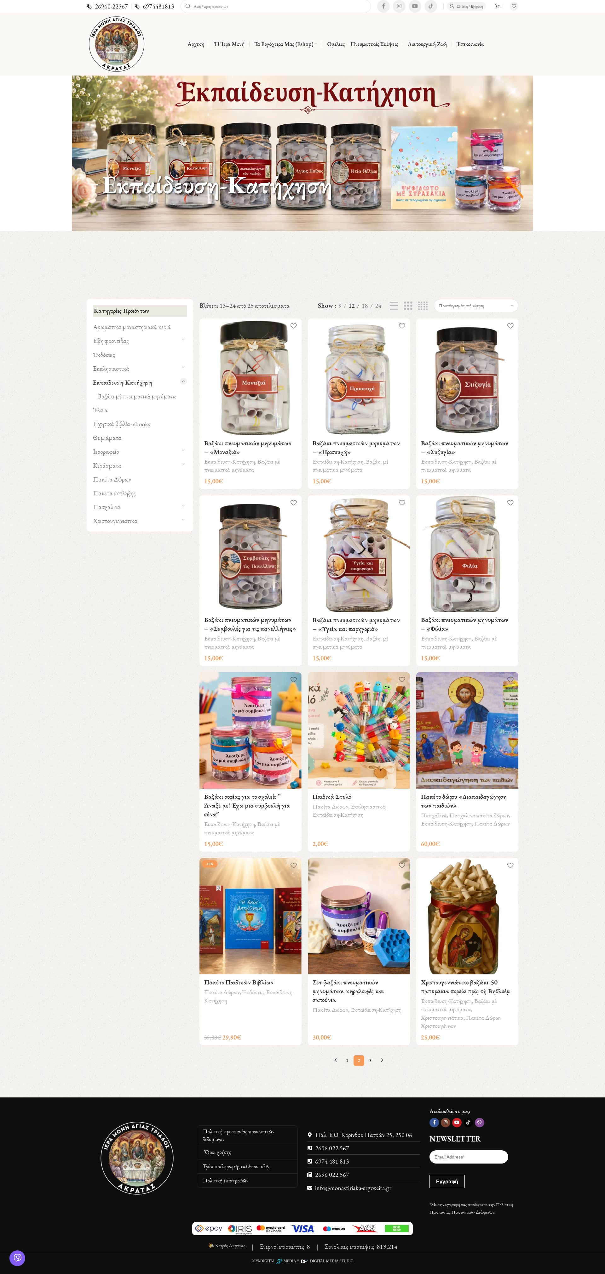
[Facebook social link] (383, 6)
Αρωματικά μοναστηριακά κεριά (132, 327)
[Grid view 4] (423, 306)
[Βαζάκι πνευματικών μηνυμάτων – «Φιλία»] (467, 553)
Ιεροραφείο (106, 452)
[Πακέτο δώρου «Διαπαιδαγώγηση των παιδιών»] (467, 730)
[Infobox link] (107, 6)
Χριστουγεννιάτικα (115, 521)
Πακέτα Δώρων (112, 479)
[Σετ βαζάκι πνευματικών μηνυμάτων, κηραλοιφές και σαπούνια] (359, 916)
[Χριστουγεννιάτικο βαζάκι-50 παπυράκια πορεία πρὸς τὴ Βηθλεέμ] (467, 916)
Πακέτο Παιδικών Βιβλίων (239, 982)
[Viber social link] (479, 1122)
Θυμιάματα (107, 438)
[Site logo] (117, 43)
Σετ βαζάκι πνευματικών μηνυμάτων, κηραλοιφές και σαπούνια (348, 991)
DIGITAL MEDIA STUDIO (331, 1261)
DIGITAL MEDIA (278, 1261)
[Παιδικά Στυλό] (359, 730)
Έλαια (100, 410)
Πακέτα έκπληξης (114, 493)
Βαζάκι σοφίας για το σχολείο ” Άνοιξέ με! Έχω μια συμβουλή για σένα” (247, 805)
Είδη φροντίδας (111, 341)
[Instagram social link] (399, 6)
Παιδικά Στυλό (332, 796)
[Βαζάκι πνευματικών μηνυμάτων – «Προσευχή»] (359, 376)
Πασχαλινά (106, 507)
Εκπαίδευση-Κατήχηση (122, 382)
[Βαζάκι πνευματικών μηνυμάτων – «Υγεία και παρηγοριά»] (359, 553)
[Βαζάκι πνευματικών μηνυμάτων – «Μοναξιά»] (250, 376)
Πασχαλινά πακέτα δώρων (479, 815)
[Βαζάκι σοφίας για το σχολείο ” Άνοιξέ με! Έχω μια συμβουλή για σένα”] (250, 730)
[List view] (394, 306)
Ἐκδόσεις (104, 355)
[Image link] (137, 1157)
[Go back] (94, 184)
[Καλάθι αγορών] (497, 6)
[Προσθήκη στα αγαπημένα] (294, 325)
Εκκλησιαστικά (111, 368)
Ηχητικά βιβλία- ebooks (121, 424)
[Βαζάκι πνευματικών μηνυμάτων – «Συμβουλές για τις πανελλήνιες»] (250, 553)
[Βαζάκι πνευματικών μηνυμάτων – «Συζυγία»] (467, 376)
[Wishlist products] (513, 6)
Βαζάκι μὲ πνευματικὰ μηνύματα (137, 396)
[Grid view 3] (408, 306)
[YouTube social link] (415, 6)
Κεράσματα (107, 465)
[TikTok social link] (430, 6)
